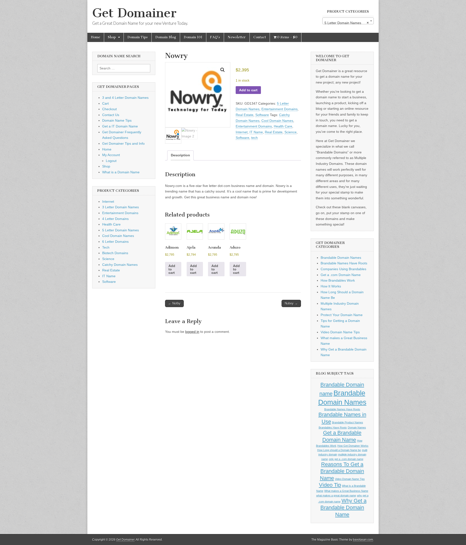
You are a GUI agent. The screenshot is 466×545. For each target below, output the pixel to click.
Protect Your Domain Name (342, 315)
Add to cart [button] (171, 269)
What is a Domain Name (121, 172)
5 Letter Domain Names (120, 230)
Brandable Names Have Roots (344, 263)
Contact (259, 37)
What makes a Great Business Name (346, 490)
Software (262, 115)
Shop (112, 37)
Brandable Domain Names (341, 258)
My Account (111, 155)
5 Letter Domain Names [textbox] (347, 23)
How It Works (331, 286)
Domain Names (357, 427)
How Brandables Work (338, 280)
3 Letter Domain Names (120, 207)
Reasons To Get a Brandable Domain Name (342, 471)
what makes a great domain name (336, 495)
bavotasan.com (363, 539)
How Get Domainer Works (352, 445)
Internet (242, 132)
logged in (192, 332)
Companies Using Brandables (343, 269)
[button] (222, 70)
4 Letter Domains (115, 219)
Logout (111, 161)
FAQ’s (215, 37)
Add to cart (248, 90)
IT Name (256, 132)
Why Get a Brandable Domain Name (343, 508)
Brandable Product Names (347, 422)
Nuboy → (291, 303)
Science (290, 132)
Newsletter (237, 37)
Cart (105, 103)
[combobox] (348, 20)
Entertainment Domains (279, 109)
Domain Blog (165, 37)
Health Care (283, 126)
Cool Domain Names (277, 121)
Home (95, 37)
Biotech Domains (115, 253)
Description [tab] (180, 155)
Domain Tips (137, 37)
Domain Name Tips (117, 120)
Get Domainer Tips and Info (123, 143)
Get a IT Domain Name (120, 126)
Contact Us (110, 115)
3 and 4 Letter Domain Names (125, 98)
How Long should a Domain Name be (339, 450)
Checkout (109, 109)
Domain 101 (193, 37)
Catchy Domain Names (120, 265)
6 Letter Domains (115, 241)
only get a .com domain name (346, 459)
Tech (105, 247)
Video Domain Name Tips (340, 332)
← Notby (174, 303)
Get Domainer (134, 13)
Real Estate (244, 115)
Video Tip (330, 485)
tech (254, 138)
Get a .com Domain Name (341, 275)
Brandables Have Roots (333, 427)
